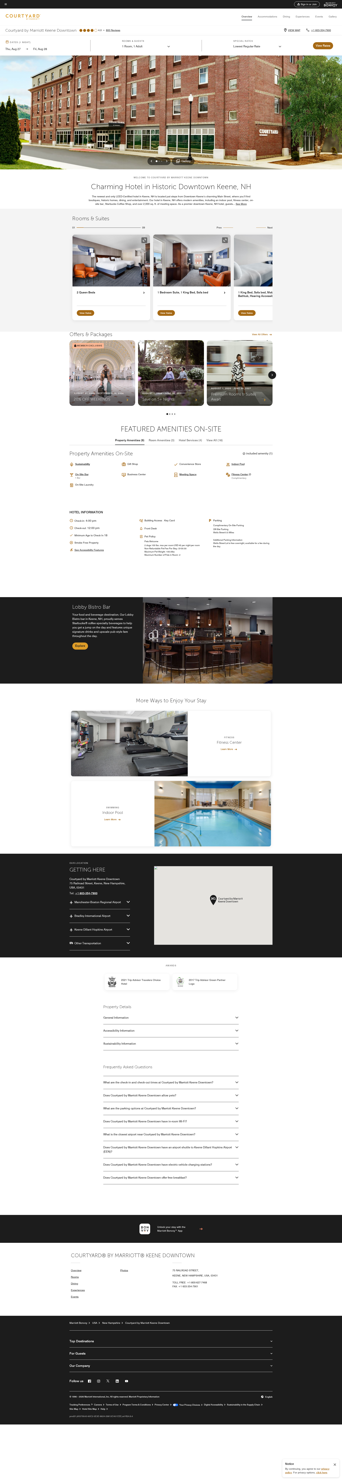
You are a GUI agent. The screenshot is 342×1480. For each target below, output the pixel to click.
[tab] (129, 440)
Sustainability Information (119, 1043)
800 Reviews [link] (113, 30)
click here (321, 1472)
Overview (247, 16)
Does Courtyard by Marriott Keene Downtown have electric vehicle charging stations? (157, 1164)
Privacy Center (162, 1404)
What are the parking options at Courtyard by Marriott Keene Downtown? (149, 1108)
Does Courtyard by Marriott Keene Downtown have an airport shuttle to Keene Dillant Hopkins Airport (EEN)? (167, 1149)
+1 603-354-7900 (321, 30)
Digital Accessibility (213, 1404)
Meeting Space (187, 474)
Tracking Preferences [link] (79, 1404)
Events (319, 16)
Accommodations (267, 16)
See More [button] (241, 203)
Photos (124, 1270)
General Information (116, 1017)
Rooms (75, 1277)
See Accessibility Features (89, 550)
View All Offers (260, 334)
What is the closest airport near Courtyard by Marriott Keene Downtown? (149, 1134)
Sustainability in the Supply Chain (243, 1404)
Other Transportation (87, 943)
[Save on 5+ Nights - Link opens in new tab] (171, 373)
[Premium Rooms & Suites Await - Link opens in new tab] (240, 373)
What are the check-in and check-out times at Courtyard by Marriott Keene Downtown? (158, 1082)
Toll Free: (189, 1282)
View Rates (85, 313)
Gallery (333, 16)
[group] (171, 640)
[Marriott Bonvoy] (329, 4)
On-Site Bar (82, 474)
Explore (80, 645)
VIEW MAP (294, 30)
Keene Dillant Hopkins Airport (93, 929)
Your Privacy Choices (189, 1405)
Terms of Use (112, 1404)
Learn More (227, 749)
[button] (307, 4)
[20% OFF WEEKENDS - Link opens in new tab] (102, 373)
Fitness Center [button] (240, 474)
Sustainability (82, 464)
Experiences (303, 16)
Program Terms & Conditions (137, 1404)
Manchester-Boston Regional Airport (97, 902)
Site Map (73, 1409)
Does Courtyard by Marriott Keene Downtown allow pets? (139, 1095)
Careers (98, 1404)
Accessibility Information (118, 1030)
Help (103, 1409)
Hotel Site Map (89, 1409)
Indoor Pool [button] (238, 464)
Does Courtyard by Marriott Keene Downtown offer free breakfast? (145, 1177)
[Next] (272, 375)
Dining (286, 16)
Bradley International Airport (92, 916)
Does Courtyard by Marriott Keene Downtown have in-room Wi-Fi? (145, 1121)
